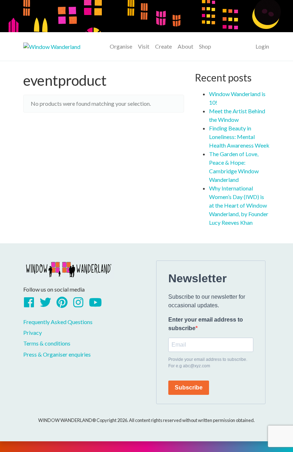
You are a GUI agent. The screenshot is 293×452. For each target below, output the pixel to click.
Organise (121, 46)
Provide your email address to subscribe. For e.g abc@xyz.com (207, 362)
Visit (143, 46)
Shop (205, 46)
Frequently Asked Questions (58, 321)
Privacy (32, 332)
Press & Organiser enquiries (57, 354)
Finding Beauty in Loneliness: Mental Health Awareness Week (239, 137)
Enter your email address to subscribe (205, 324)
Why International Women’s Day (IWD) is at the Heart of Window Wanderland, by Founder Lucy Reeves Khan (238, 205)
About (185, 46)
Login (262, 46)
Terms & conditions (46, 343)
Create (163, 46)
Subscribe (189, 387)
